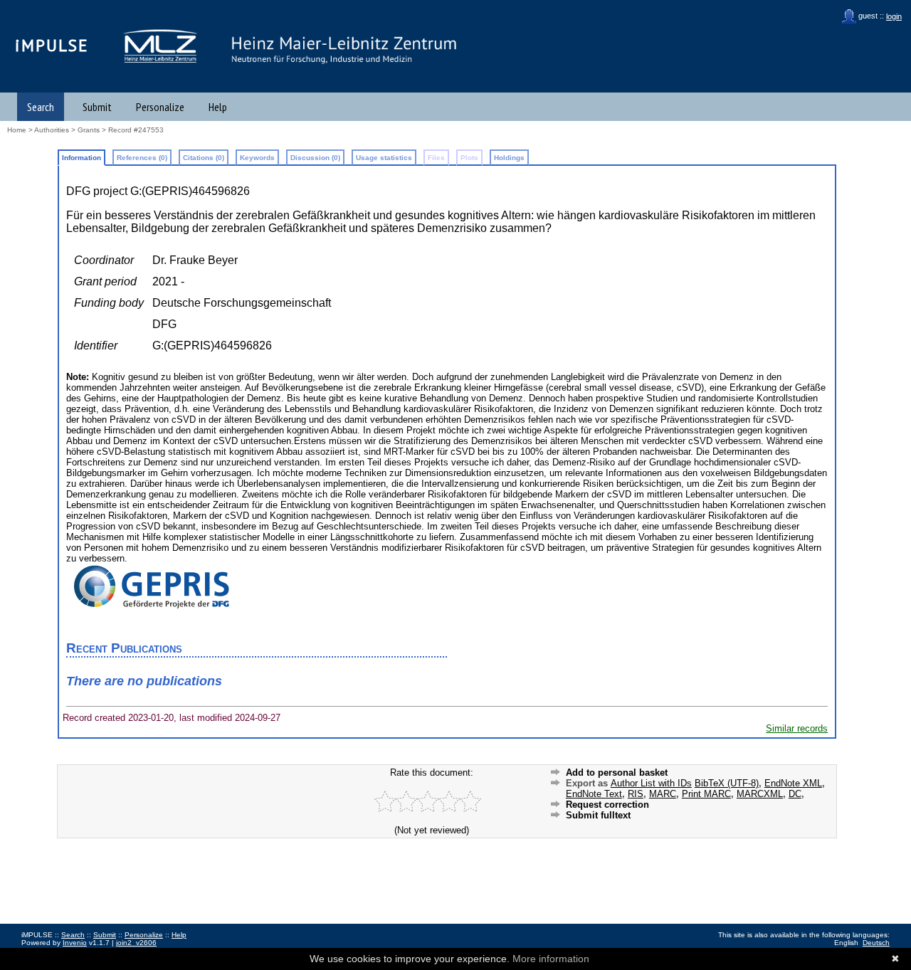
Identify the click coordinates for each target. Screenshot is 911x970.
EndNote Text (594, 794)
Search (40, 107)
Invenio (75, 943)
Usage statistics (384, 158)
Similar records (797, 728)
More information (550, 958)
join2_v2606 (136, 943)
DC (795, 794)
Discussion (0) (315, 158)
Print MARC (706, 794)
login (894, 16)
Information (81, 158)
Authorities (51, 130)
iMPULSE (52, 45)
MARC (662, 794)
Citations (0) (203, 158)
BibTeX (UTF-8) (727, 783)
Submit (97, 107)
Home (16, 130)
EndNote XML (793, 783)
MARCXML (760, 794)
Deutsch (876, 943)
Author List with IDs (651, 783)
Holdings (509, 158)
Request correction (607, 804)
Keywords (257, 158)
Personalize (160, 107)
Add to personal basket (617, 772)
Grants (89, 130)
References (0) (142, 158)
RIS (635, 794)
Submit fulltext (598, 815)
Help (218, 107)
